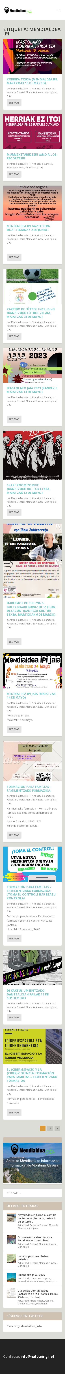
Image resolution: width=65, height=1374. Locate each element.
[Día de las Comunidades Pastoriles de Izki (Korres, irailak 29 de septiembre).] (11, 1293)
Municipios (50, 92)
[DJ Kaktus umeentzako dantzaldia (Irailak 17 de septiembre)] (32, 967)
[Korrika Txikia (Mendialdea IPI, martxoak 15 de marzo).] (32, 56)
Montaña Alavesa (35, 92)
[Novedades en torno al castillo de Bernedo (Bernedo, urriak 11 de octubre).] (11, 1217)
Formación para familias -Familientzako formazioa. (29, 789)
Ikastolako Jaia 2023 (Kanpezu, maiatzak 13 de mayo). (32, 390)
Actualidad (37, 88)
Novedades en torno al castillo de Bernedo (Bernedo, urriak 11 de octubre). (37, 1218)
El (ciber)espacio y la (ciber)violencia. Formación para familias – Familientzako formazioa (32, 1075)
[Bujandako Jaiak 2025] (11, 1277)
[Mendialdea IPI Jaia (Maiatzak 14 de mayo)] (32, 670)
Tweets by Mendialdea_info (24, 1326)
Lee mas (14, 102)
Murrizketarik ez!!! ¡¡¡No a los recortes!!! (32, 156)
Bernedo (34, 1225)
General (21, 92)
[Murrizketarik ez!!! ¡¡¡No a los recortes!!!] (32, 131)
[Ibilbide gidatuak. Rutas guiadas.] (11, 1258)
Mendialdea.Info (19, 88)
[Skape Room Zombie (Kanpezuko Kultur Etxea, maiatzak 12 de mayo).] (32, 455)
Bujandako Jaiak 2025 (31, 1275)
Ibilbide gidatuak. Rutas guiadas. (33, 1257)
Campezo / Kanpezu (40, 1278)
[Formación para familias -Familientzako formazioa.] (32, 761)
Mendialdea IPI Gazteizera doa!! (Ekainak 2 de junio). (28, 228)
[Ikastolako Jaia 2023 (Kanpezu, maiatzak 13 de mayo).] (32, 365)
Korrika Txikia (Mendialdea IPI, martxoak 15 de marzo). (32, 81)
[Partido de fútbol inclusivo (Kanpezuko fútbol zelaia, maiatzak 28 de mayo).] (32, 286)
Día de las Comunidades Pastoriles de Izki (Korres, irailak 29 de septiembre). (38, 1294)
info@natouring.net (37, 1356)
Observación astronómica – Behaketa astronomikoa (35, 1238)
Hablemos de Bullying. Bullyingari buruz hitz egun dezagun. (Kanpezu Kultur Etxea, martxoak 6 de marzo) (31, 608)
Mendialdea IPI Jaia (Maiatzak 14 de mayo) (31, 696)
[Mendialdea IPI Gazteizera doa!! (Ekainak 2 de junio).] (32, 203)
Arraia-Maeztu (37, 1300)
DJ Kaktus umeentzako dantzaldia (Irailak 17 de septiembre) (28, 994)
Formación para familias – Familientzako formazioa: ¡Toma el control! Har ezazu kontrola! (31, 892)
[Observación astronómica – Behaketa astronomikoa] (11, 1239)
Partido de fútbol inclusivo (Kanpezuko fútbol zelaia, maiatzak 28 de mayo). (31, 313)
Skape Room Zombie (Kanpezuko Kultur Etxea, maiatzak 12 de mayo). (28, 489)
